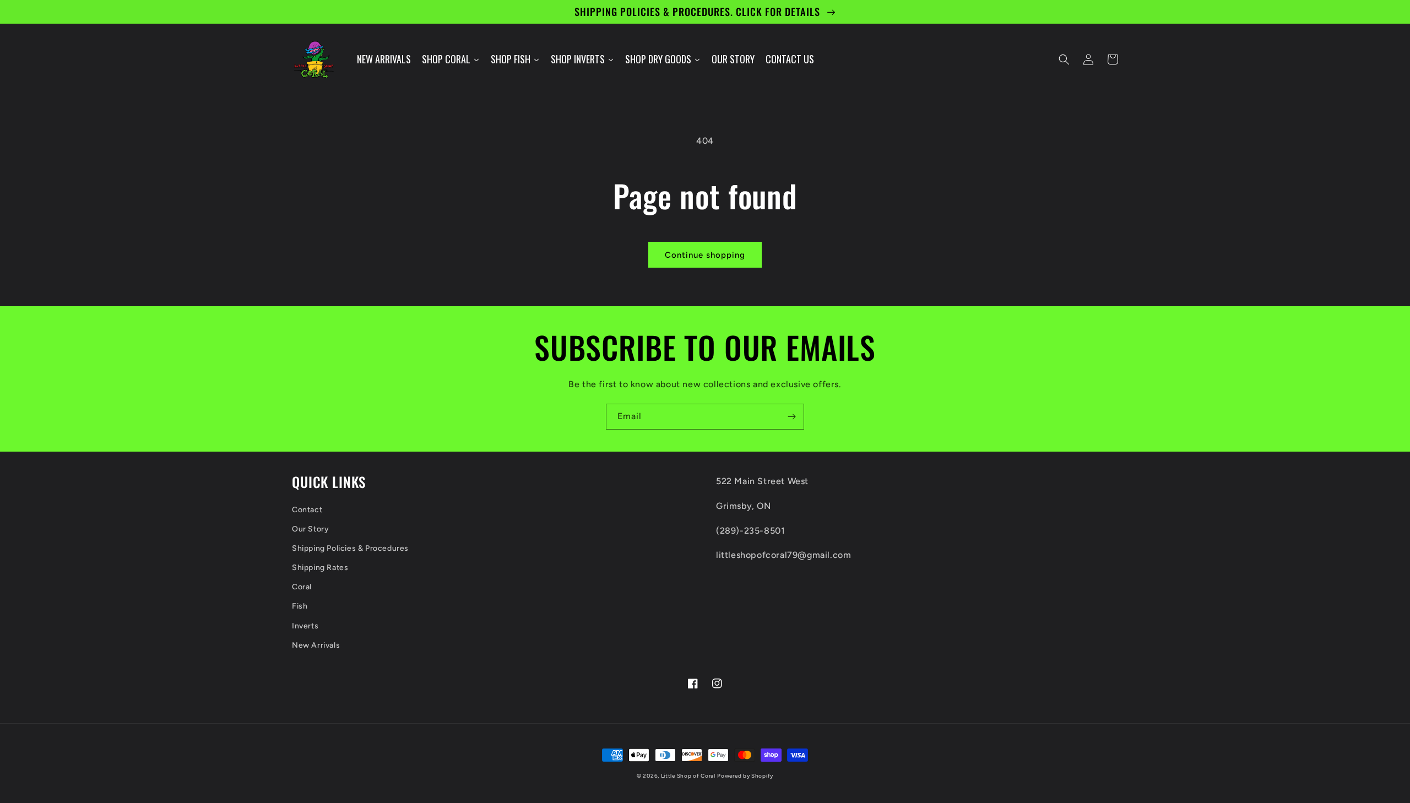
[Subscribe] (791, 417)
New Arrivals (316, 645)
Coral (302, 587)
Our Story (310, 529)
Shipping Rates (320, 567)
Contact (307, 509)
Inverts (305, 626)
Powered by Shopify (745, 775)
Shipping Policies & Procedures (350, 548)
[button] (1064, 59)
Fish (299, 606)
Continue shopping (705, 255)
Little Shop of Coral (688, 775)
